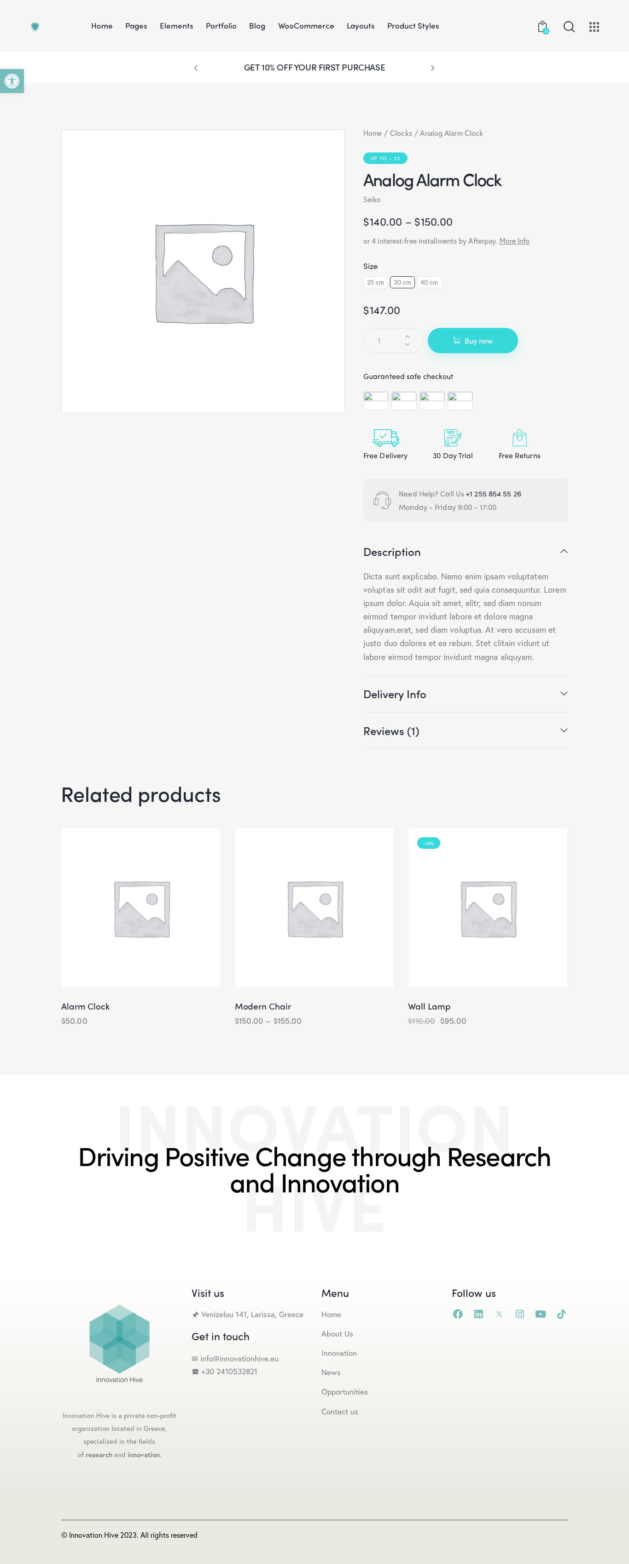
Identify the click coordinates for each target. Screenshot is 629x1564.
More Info (515, 240)
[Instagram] (520, 1314)
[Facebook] (458, 1314)
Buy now (479, 340)
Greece (292, 1314)
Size (370, 265)
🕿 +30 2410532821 (224, 1371)
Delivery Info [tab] (394, 693)
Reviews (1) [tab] (391, 730)
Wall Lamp (429, 1006)
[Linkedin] (478, 1314)
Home (372, 133)
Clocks (401, 133)
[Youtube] (541, 1314)
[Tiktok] (561, 1314)
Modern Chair (263, 1006)
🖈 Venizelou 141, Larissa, (235, 1314)
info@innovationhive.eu (238, 1358)
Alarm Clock (85, 1006)
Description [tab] (392, 552)
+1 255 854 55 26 (493, 493)
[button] (12, 81)
